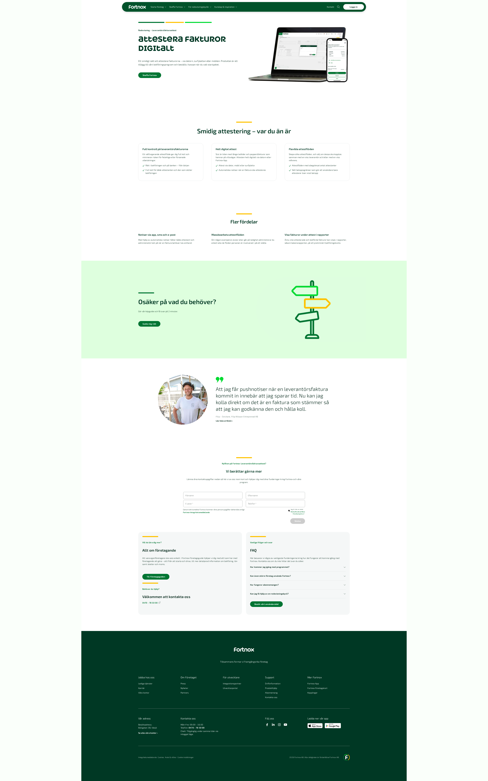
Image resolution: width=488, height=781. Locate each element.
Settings (6, 772)
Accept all (468, 762)
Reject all (468, 767)
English (6, 752)
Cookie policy (19, 772)
